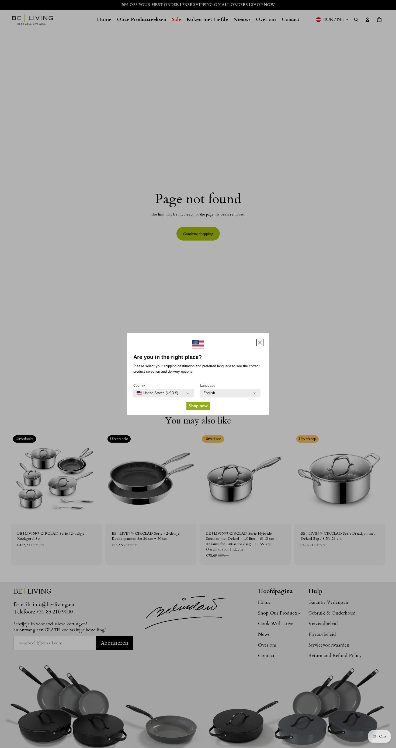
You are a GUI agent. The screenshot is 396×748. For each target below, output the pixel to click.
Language (207, 385)
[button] (260, 342)
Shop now (198, 406)
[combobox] (157, 393)
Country (139, 385)
